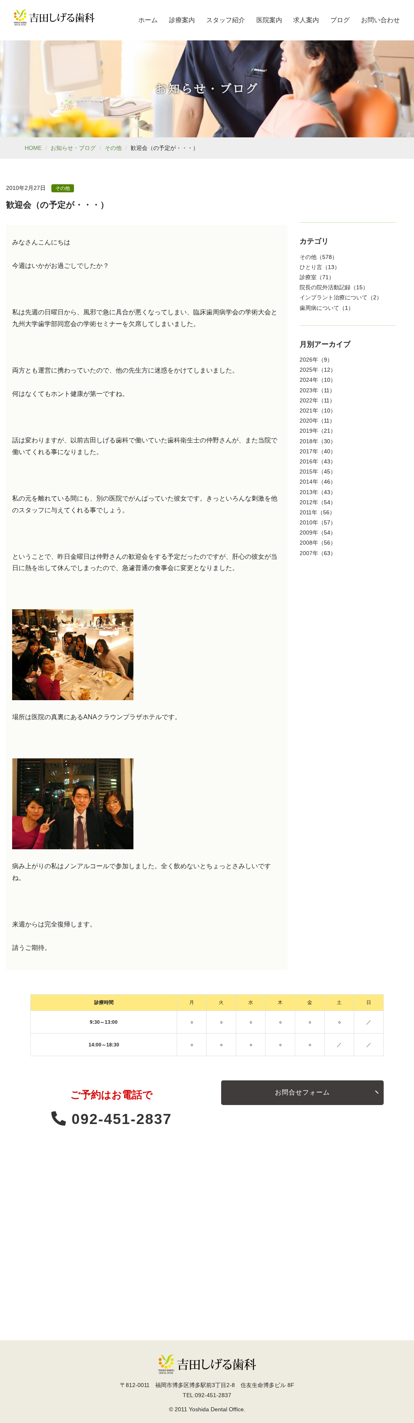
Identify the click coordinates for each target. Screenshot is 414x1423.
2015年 (309, 471)
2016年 (309, 461)
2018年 (309, 441)
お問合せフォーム (302, 1092)
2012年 (309, 502)
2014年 (309, 481)
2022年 (309, 400)
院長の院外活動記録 (325, 287)
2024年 (309, 380)
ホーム (148, 20)
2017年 (309, 451)
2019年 (309, 430)
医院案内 (269, 20)
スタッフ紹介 (225, 20)
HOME (33, 148)
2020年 (309, 420)
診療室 (308, 277)
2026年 (309, 359)
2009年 (309, 532)
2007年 (309, 553)
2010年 (309, 522)
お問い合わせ (380, 20)
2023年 (309, 390)
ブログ (340, 20)
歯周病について (319, 308)
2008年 (309, 542)
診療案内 (182, 20)
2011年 (308, 512)
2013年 (309, 492)
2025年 (309, 369)
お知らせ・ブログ (73, 148)
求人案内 (306, 20)
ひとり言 (311, 267)
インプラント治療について (334, 297)
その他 (113, 148)
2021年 (309, 410)
